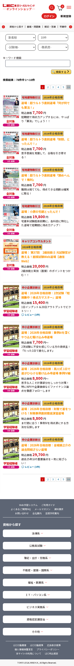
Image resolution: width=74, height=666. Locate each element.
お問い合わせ (22, 513)
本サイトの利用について (28, 653)
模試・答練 (50, 26)
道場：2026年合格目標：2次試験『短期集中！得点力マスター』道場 (45, 295)
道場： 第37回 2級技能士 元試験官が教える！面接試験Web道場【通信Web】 (46, 256)
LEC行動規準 (36, 645)
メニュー (69, 7)
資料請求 (58, 509)
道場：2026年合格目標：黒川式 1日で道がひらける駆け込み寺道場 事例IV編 (45, 371)
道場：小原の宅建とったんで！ (41, 211)
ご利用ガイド (48, 504)
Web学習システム (28, 504)
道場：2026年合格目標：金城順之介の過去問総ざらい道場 (46, 447)
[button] (70, 26)
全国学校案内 (52, 513)
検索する (52, 8)
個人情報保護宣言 (24, 649)
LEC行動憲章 (19, 645)
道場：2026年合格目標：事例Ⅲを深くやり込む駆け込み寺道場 (45, 334)
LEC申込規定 (51, 653)
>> (68, 87)
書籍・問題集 (34, 26)
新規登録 (66, 16)
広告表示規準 (54, 645)
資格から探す (16, 26)
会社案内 (37, 513)
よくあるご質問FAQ (21, 509)
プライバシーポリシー (48, 649)
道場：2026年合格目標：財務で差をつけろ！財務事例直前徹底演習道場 (46, 411)
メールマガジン (42, 509)
